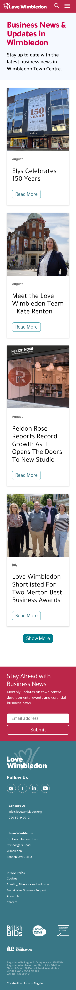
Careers (12, 902)
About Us (13, 896)
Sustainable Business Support (26, 890)
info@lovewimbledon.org (25, 811)
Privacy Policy (16, 872)
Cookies (12, 878)
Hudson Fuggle (33, 983)
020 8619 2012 (19, 817)
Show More (38, 638)
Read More (26, 194)
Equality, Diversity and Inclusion (28, 884)
